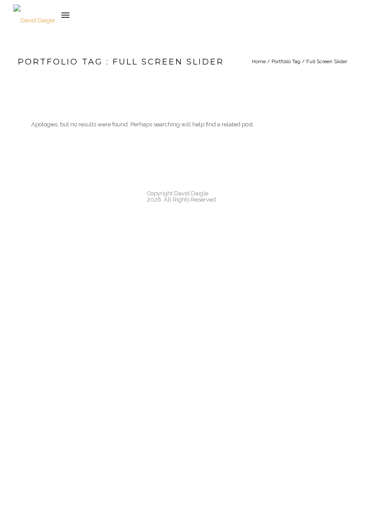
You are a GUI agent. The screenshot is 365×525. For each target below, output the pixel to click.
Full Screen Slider (326, 62)
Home (259, 62)
